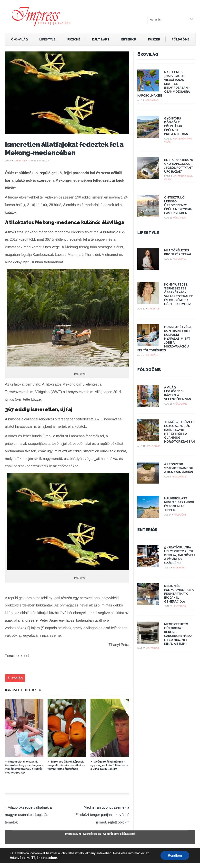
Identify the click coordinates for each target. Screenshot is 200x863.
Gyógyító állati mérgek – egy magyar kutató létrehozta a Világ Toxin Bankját (109, 765)
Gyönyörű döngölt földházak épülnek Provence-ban (176, 126)
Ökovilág (147, 54)
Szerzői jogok (92, 833)
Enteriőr (129, 39)
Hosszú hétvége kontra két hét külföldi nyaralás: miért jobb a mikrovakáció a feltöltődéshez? (164, 338)
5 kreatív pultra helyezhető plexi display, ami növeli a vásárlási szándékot (179, 555)
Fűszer (154, 39)
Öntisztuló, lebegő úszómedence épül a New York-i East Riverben (178, 205)
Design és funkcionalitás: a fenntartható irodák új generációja (178, 593)
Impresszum (73, 833)
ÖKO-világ (19, 39)
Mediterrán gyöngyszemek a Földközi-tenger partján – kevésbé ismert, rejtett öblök (102, 814)
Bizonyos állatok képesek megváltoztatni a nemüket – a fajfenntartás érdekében (66, 765)
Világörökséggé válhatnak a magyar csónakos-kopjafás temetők (28, 814)
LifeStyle (47, 39)
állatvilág (15, 678)
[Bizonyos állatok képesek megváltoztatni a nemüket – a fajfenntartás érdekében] (74, 756)
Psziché (73, 39)
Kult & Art (101, 39)
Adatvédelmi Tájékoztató (119, 833)
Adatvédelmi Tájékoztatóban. (34, 858)
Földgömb (181, 39)
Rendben (175, 855)
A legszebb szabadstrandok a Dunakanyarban (178, 468)
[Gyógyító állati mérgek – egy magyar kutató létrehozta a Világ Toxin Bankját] (117, 756)
